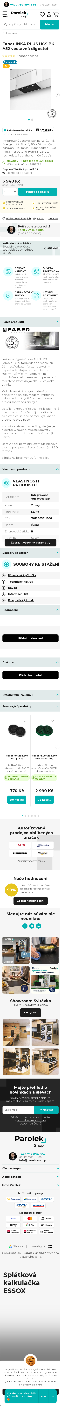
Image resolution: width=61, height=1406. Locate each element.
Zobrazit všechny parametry (30, 542)
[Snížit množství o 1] (5, 192)
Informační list (18, 594)
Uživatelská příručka (22, 575)
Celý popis (44, 155)
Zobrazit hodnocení (30, 900)
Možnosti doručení (19, 172)
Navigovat (30, 1012)
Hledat (49, 24)
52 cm (35, 538)
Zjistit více (51, 248)
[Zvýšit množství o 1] (15, 192)
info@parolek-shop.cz (34, 1160)
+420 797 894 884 (31, 230)
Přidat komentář (30, 675)
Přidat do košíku (37, 191)
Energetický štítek (21, 600)
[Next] (57, 95)
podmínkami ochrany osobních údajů (31, 1122)
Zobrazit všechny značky (31, 861)
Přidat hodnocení (30, 638)
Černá (35, 525)
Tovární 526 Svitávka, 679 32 (30, 1004)
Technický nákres (20, 581)
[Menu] (4, 12)
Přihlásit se (46, 1109)
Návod (12, 587)
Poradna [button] (53, 218)
